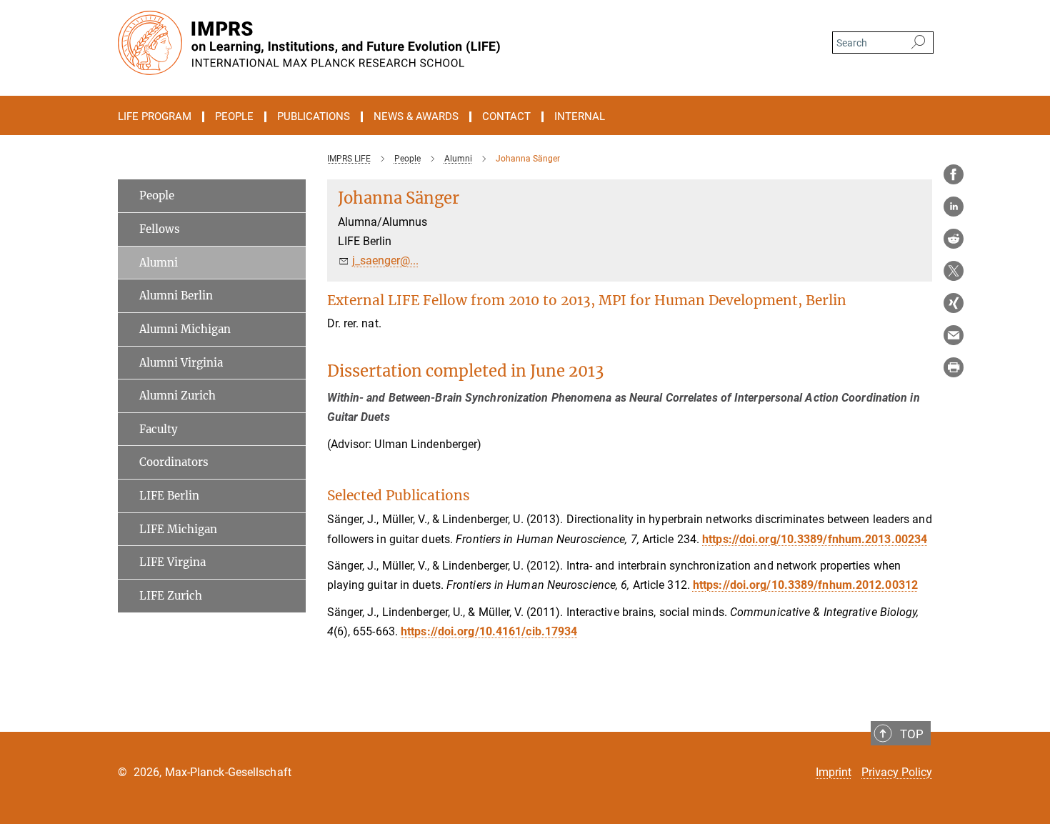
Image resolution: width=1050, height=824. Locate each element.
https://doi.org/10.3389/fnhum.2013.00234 (814, 539)
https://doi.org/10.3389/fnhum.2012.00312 (805, 585)
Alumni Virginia (181, 362)
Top (912, 734)
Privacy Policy (896, 772)
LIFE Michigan (178, 529)
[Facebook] (953, 174)
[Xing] (953, 303)
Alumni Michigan (185, 329)
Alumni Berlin (176, 295)
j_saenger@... (385, 260)
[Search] (918, 43)
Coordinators (174, 462)
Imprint (833, 772)
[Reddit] (953, 238)
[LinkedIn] (953, 206)
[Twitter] (953, 271)
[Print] (953, 367)
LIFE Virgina (172, 562)
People (156, 195)
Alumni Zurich (177, 395)
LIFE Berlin (169, 495)
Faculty (158, 429)
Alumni (158, 262)
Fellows (159, 229)
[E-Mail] (953, 335)
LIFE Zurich (170, 595)
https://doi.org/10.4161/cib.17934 (489, 631)
